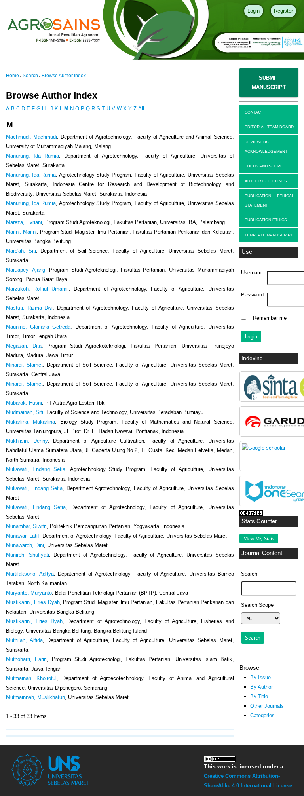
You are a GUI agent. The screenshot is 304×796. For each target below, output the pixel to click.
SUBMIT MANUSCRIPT (269, 82)
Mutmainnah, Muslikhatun (35, 697)
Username (252, 272)
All (141, 109)
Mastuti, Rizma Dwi (29, 308)
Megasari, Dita (24, 346)
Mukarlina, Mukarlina (30, 422)
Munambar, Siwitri (26, 526)
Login (253, 11)
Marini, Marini (21, 232)
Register (283, 11)
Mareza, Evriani (24, 222)
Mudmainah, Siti (24, 412)
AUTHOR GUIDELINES (266, 181)
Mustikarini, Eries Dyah (33, 602)
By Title (259, 696)
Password (252, 295)
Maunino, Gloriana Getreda (38, 327)
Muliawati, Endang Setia (35, 469)
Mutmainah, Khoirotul (31, 678)
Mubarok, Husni (24, 403)
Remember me (270, 318)
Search (30, 75)
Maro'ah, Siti (21, 251)
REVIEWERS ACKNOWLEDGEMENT (266, 147)
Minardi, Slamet (24, 365)
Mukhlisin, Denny (27, 441)
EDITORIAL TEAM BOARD (269, 127)
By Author (261, 687)
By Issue (260, 677)
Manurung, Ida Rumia (32, 156)
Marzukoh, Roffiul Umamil (37, 289)
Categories (262, 715)
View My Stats (258, 538)
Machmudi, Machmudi (31, 137)
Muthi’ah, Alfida (24, 640)
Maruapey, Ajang (25, 270)
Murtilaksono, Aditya (30, 574)
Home (12, 75)
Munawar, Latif (22, 536)
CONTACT (254, 112)
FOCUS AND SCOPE (264, 166)
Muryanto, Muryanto (29, 593)
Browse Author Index (64, 75)
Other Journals (267, 706)
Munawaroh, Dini (25, 545)
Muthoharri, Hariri (26, 659)
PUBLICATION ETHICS (266, 220)
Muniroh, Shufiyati (27, 555)
